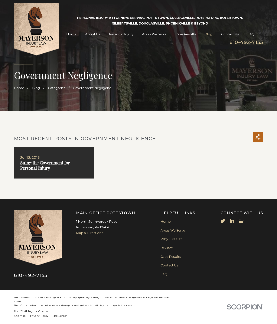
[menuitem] (20, 316)
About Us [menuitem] (92, 34)
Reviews (167, 248)
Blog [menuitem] (208, 34)
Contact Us (169, 265)
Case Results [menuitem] (185, 34)
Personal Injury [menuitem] (121, 34)
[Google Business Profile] (241, 221)
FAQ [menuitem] (251, 34)
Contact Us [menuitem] (230, 34)
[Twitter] (223, 221)
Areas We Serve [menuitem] (154, 34)
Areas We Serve (173, 230)
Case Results (171, 257)
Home (166, 221)
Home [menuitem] (71, 34)
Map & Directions (89, 233)
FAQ (164, 274)
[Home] (37, 29)
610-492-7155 (246, 42)
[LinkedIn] (232, 221)
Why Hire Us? (171, 239)
